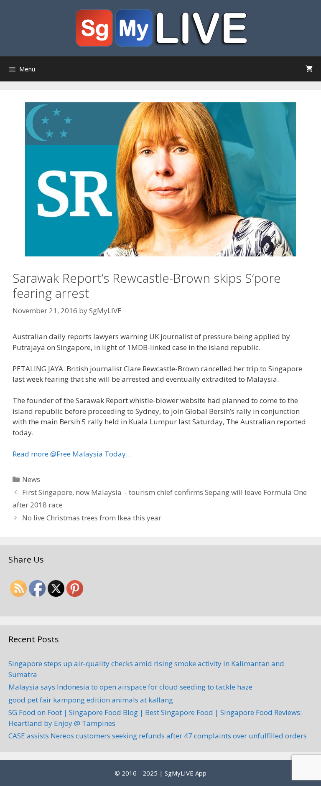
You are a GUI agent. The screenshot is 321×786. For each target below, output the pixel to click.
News (31, 479)
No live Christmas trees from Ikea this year (91, 517)
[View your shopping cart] (309, 68)
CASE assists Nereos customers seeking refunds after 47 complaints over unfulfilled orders (157, 735)
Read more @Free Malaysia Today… (72, 454)
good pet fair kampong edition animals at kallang (90, 700)
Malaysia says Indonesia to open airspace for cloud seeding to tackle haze (130, 687)
